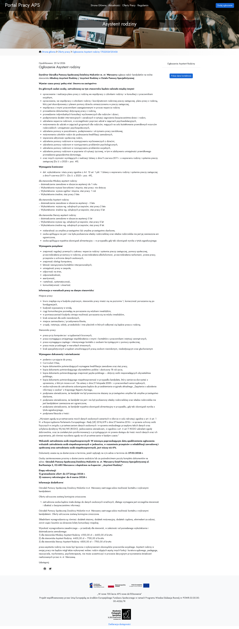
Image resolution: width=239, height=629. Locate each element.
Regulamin (142, 5)
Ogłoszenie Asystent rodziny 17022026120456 (95, 51)
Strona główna (49, 51)
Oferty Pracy (128, 5)
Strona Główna (98, 5)
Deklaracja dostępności (119, 624)
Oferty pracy (64, 51)
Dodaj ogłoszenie (224, 5)
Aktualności (114, 5)
